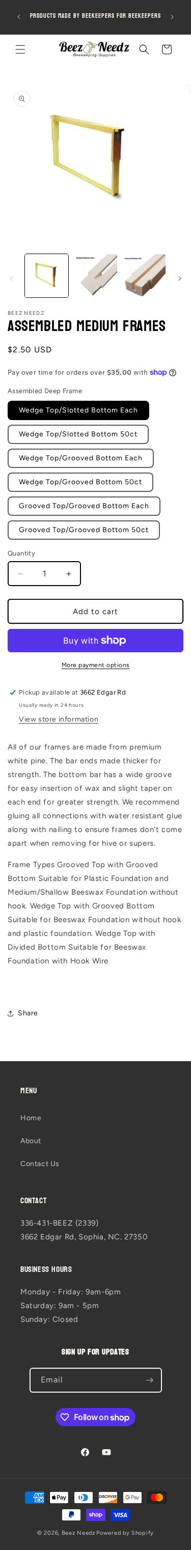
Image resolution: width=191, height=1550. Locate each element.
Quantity (21, 553)
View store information (58, 719)
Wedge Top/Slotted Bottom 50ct (78, 434)
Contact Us (40, 1163)
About (30, 1141)
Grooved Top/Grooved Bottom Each (84, 506)
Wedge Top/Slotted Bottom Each (78, 410)
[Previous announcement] (19, 17)
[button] (20, 49)
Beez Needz (78, 1533)
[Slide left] (11, 278)
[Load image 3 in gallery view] (144, 275)
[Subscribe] (150, 1380)
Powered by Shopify (125, 1533)
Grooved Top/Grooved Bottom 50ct (84, 529)
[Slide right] (180, 278)
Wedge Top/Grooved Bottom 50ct (80, 482)
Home (30, 1118)
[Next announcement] (172, 17)
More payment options (96, 665)
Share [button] (28, 1013)
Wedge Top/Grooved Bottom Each (81, 458)
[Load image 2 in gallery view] (95, 275)
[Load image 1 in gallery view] (46, 275)
